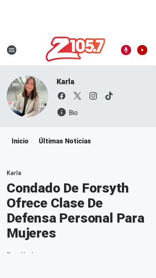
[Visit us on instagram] (93, 96)
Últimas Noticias (65, 141)
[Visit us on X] (77, 96)
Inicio (20, 141)
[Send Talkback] (126, 50)
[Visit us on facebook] (62, 96)
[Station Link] (75, 50)
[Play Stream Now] (142, 50)
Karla (65, 81)
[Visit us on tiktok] (109, 96)
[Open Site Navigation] (12, 50)
